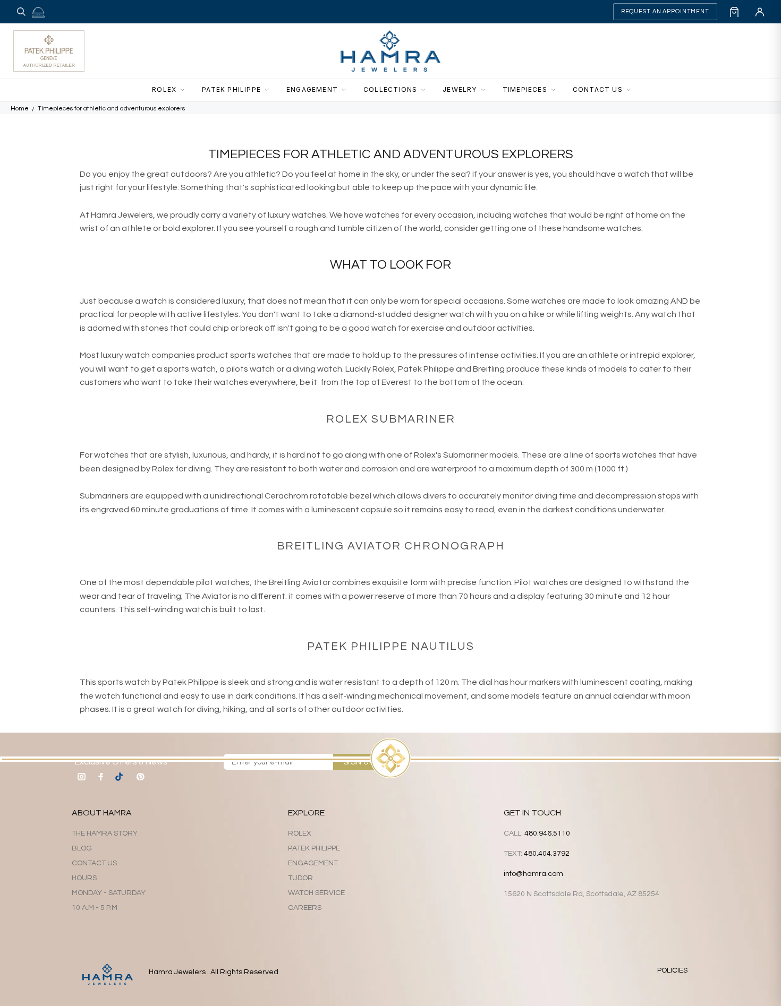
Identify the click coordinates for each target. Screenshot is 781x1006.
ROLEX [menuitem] (164, 89)
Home (20, 108)
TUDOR (300, 878)
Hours (84, 878)
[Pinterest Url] (140, 777)
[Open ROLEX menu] (185, 90)
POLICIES (672, 970)
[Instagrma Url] (82, 777)
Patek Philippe (314, 848)
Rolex (299, 833)
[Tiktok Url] (120, 777)
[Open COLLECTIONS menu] (426, 90)
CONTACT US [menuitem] (598, 89)
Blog (82, 848)
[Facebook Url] (101, 777)
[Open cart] (734, 11)
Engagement (313, 863)
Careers (304, 908)
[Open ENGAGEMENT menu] (347, 90)
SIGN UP (358, 762)
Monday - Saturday (109, 893)
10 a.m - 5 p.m (94, 908)
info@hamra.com (533, 874)
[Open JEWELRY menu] (486, 90)
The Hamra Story (105, 833)
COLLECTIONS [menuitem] (390, 89)
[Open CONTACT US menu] (632, 90)
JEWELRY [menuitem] (460, 89)
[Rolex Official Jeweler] (728, 51)
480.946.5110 (547, 833)
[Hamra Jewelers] (390, 51)
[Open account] (759, 11)
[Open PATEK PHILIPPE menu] (270, 90)
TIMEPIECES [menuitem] (525, 89)
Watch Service (316, 893)
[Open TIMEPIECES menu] (556, 90)
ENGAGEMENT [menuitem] (312, 89)
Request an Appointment (665, 11)
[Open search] (21, 11)
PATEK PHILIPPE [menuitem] (231, 89)
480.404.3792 (547, 853)
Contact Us (94, 863)
